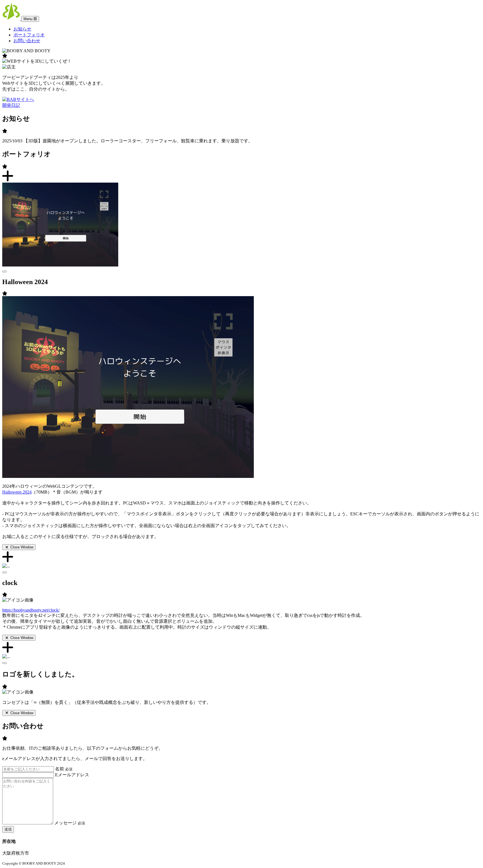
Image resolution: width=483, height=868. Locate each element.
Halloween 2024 (17, 492)
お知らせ (22, 29)
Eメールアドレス (72, 774)
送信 (8, 829)
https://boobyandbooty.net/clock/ (31, 610)
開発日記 (11, 105)
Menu (28, 19)
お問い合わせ (26, 40)
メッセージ (69, 822)
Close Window (21, 547)
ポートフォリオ (29, 34)
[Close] (4, 271)
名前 (63, 768)
